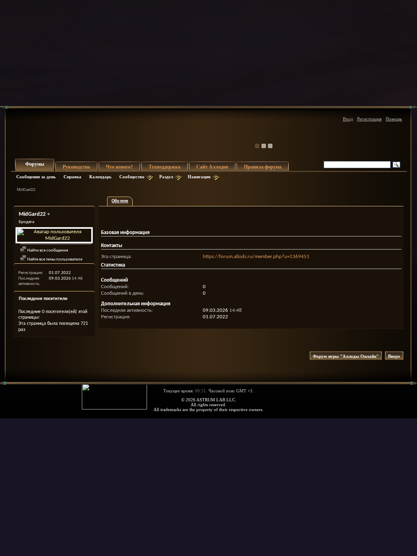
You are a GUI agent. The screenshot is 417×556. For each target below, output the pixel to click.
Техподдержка (164, 167)
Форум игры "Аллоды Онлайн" (346, 356)
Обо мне (120, 201)
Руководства (76, 167)
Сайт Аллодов (212, 167)
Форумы (34, 164)
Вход (348, 118)
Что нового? (119, 167)
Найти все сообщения (47, 250)
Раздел (166, 176)
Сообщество (132, 176)
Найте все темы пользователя (54, 259)
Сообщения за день (36, 176)
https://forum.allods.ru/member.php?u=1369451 (256, 256)
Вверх (394, 356)
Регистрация (369, 118)
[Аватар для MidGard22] (54, 235)
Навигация (199, 176)
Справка (72, 176)
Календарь (100, 176)
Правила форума (262, 167)
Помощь (394, 118)
